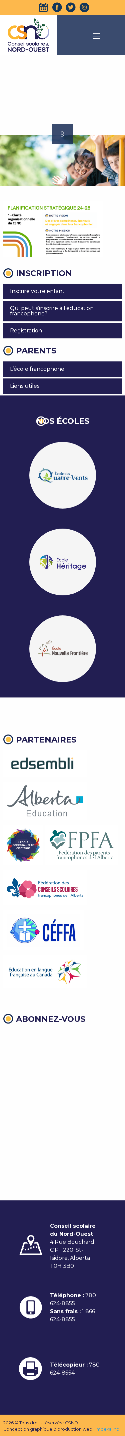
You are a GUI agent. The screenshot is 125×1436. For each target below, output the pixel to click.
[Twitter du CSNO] (71, 7)
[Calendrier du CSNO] (43, 7)
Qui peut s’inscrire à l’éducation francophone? (52, 311)
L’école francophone (37, 369)
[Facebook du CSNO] (57, 7)
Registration (26, 330)
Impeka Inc (107, 1429)
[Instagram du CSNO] (84, 7)
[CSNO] (28, 35)
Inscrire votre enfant (37, 291)
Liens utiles (24, 386)
